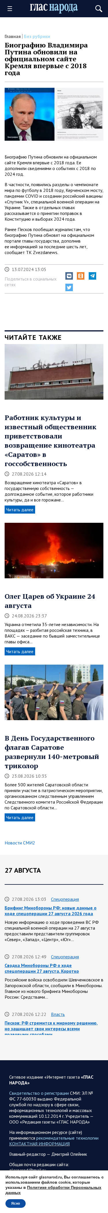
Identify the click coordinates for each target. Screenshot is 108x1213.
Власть (58, 1014)
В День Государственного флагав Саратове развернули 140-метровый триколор (52, 751)
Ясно (15, 1203)
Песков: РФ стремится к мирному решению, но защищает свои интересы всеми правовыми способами (51, 1028)
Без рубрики (37, 36)
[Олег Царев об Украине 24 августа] (54, 552)
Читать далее (19, 509)
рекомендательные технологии (67, 1138)
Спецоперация (65, 899)
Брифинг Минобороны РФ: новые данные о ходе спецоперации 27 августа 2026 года (50, 910)
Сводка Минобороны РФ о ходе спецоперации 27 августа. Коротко (42, 968)
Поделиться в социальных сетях (30, 281)
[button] (69, 276)
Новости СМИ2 (20, 843)
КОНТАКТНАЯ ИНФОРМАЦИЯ (39, 1144)
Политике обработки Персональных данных (53, 1190)
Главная (13, 36)
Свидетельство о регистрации (39, 1093)
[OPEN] (12, 8)
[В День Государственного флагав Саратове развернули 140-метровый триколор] (54, 694)
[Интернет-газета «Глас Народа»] (54, 9)
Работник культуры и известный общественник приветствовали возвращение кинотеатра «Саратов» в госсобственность (50, 440)
